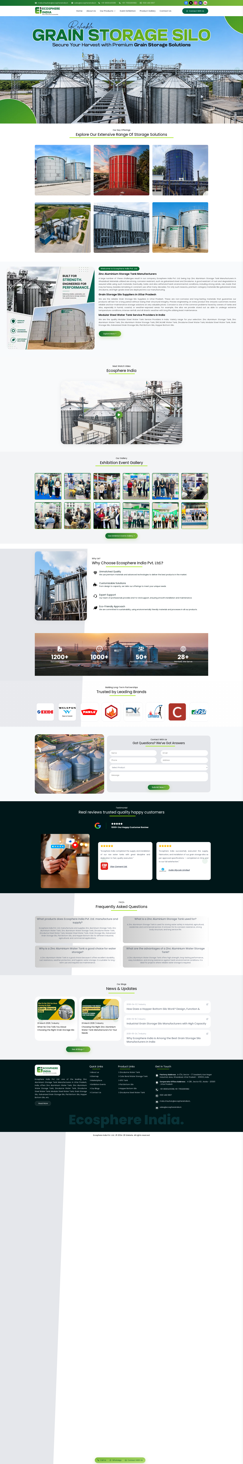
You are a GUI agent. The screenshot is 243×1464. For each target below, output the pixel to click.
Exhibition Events (98, 1084)
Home (79, 10)
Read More (43, 1103)
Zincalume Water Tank (130, 1072)
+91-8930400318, (167, 1089)
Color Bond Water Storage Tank (134, 1076)
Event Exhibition (128, 10)
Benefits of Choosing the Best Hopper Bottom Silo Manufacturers (100, 1028)
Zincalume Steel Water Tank (132, 1092)
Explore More (109, 333)
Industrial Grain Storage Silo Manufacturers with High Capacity (166, 1023)
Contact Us (165, 10)
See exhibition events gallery (120, 536)
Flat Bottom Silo (127, 1084)
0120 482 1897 (149, 3)
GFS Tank (124, 1080)
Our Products (106, 10)
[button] (6, 70)
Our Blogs (95, 1088)
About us (95, 1072)
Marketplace (96, 1080)
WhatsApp (117, 1460)
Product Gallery (148, 10)
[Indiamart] (205, 3)
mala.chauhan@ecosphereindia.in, (175, 1101)
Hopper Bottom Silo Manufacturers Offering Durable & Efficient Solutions (55, 1028)
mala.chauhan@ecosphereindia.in (53, 3)
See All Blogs (77, 1049)
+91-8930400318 (108, 3)
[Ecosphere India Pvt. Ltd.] (52, 11)
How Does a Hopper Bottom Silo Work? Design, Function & (163, 1009)
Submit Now (158, 787)
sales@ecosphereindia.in (85, 3)
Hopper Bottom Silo (128, 1088)
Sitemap (95, 1076)
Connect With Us (196, 11)
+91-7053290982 (129, 3)
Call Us (103, 1460)
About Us (91, 10)
